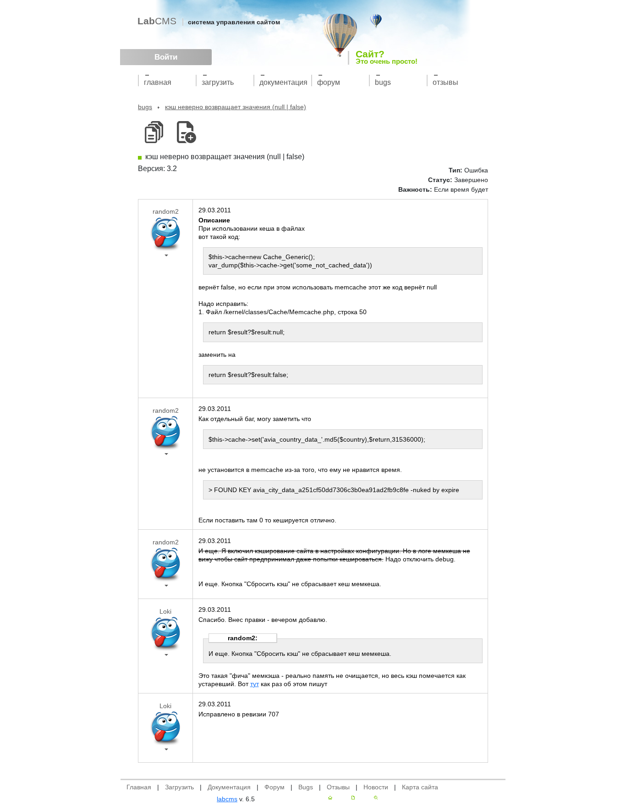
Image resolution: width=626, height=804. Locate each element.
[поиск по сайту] (376, 797)
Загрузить (218, 82)
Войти (165, 57)
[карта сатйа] (353, 797)
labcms (227, 799)
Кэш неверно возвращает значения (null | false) (235, 107)
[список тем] (154, 132)
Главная (157, 82)
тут (254, 684)
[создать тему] (185, 132)
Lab (156, 21)
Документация (283, 82)
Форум (328, 82)
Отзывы (445, 82)
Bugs (383, 82)
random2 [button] (166, 211)
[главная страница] (330, 797)
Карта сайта (420, 787)
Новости (375, 787)
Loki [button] (165, 611)
